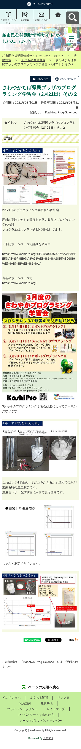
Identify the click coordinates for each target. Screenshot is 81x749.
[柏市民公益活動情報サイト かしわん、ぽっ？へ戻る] (58, 14)
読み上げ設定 (68, 78)
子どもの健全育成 (33, 60)
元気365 (48, 738)
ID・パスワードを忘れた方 (36, 714)
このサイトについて (8, 21)
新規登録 (25, 20)
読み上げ (43, 78)
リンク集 (63, 697)
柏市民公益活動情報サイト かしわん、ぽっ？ (33, 55)
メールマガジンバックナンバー (40, 720)
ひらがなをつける (43, 3)
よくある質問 (39, 697)
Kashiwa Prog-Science (60, 112)
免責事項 (47, 703)
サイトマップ (56, 709)
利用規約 (25, 703)
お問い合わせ (41, 20)
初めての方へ (11, 697)
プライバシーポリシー (22, 709)
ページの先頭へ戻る (43, 687)
